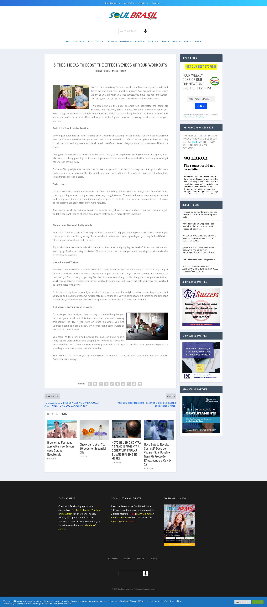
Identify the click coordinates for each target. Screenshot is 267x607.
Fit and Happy (102, 70)
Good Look (152, 41)
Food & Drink (124, 41)
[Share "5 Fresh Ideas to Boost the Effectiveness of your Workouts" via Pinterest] (112, 384)
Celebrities (110, 41)
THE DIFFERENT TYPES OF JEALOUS (198, 259)
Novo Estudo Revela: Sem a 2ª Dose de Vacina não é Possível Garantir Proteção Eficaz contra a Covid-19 (157, 454)
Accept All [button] (258, 602)
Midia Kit (142, 3)
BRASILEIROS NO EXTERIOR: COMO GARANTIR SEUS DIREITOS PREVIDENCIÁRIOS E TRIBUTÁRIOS (198, 250)
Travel (196, 41)
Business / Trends (94, 41)
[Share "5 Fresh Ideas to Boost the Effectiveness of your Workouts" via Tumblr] (106, 384)
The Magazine (111, 3)
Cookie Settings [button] (242, 602)
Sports (186, 41)
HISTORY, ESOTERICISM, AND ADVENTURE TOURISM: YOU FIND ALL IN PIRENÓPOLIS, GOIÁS (200, 269)
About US (127, 3)
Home (67, 41)
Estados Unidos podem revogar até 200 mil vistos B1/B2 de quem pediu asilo (199, 214)
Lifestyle (175, 41)
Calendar (155, 3)
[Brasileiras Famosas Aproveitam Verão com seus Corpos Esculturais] (62, 429)
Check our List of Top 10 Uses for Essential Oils (93, 448)
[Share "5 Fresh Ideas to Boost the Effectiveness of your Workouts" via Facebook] (89, 384)
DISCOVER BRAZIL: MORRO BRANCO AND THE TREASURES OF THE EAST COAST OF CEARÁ (199, 238)
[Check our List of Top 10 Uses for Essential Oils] (94, 430)
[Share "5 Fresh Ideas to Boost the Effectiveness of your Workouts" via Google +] (101, 384)
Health (164, 41)
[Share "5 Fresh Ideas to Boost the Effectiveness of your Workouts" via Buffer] (123, 384)
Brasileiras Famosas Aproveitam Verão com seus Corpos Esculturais (61, 448)
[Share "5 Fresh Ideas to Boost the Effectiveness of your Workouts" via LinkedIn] (117, 384)
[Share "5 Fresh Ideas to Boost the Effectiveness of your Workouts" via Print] (140, 384)
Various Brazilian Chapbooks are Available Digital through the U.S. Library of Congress (198, 226)
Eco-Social (138, 41)
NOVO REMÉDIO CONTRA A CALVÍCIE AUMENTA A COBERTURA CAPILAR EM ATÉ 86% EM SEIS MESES (126, 450)
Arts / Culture (77, 41)
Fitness (114, 70)
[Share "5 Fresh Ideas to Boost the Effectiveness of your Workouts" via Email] (134, 384)
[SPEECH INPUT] (141, 31)
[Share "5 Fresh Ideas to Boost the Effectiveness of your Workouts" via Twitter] (95, 384)
